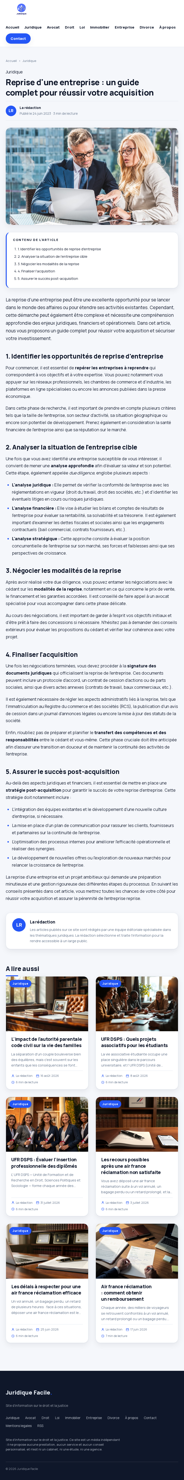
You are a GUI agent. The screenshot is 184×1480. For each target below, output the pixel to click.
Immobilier (99, 27)
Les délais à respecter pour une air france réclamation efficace (46, 1289)
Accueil (12, 27)
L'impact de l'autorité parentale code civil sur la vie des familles (46, 1042)
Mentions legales (19, 1426)
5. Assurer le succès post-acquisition (48, 278)
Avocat (53, 27)
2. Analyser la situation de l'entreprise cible (52, 256)
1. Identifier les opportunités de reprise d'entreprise (59, 249)
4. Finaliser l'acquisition (36, 271)
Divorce (147, 27)
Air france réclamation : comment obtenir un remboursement (126, 1292)
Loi (82, 27)
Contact (18, 38)
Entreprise (124, 27)
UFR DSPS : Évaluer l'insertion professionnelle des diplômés (44, 1162)
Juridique (33, 27)
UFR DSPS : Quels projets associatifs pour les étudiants (134, 1042)
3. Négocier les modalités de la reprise (48, 264)
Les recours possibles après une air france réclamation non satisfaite (131, 1165)
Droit (69, 27)
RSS (40, 1426)
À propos (167, 27)
